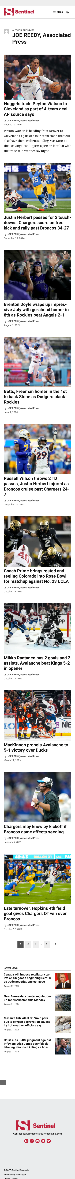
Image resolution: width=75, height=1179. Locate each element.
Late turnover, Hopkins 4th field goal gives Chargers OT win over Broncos (35, 913)
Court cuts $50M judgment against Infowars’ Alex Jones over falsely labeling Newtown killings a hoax (27, 1043)
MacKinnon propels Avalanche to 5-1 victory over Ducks (36, 747)
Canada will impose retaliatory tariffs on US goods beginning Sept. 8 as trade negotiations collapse (27, 978)
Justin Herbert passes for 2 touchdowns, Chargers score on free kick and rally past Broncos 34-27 (37, 222)
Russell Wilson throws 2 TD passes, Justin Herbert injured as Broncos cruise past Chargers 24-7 (36, 486)
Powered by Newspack (15, 1174)
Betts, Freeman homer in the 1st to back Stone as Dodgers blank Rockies (35, 396)
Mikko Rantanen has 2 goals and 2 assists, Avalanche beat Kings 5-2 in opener (37, 663)
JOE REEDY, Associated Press (23, 120)
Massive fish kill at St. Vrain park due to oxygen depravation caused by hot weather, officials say (27, 1021)
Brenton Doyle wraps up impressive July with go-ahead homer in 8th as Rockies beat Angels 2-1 (36, 309)
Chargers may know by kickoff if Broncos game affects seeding (35, 829)
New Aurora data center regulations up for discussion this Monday (28, 998)
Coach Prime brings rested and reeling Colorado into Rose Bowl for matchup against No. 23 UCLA (36, 576)
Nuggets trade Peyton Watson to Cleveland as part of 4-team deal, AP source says (36, 109)
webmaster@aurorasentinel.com (44, 1133)
